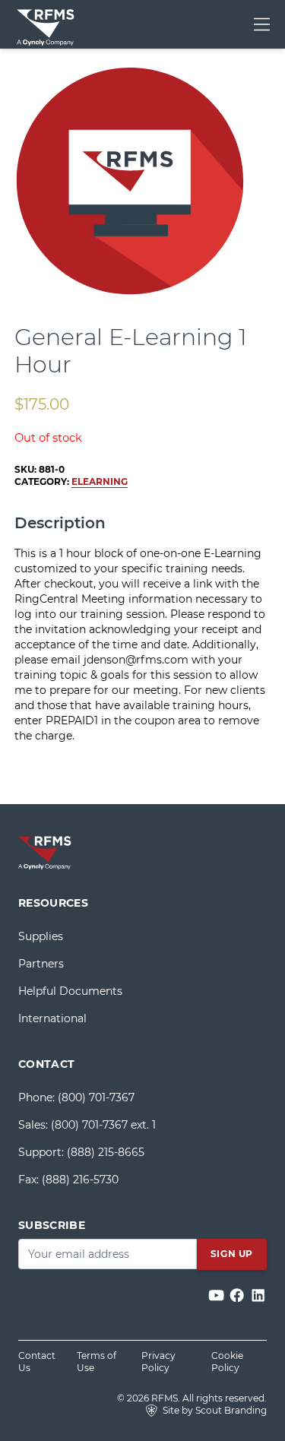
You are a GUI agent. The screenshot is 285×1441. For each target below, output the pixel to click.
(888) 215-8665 (105, 1152)
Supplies (40, 936)
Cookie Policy (227, 1361)
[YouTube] (217, 1296)
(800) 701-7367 (96, 1097)
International (52, 1018)
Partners (41, 964)
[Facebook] (238, 1296)
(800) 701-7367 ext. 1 (103, 1125)
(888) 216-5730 (80, 1179)
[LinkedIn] (258, 1296)
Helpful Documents (70, 991)
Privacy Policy (158, 1361)
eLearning (99, 481)
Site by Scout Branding (213, 1410)
